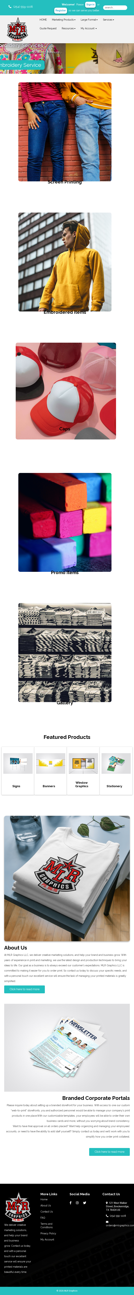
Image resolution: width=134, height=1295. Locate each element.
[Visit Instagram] (78, 1203)
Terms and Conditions (46, 1225)
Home (43, 1199)
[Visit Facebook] (71, 1203)
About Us (45, 1205)
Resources (68, 28)
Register (60, 10)
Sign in (90, 4)
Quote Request (48, 28)
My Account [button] (88, 28)
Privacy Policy (48, 1233)
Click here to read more (24, 989)
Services (107, 19)
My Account (47, 1239)
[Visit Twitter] (85, 1203)
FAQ (42, 1217)
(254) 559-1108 (117, 1215)
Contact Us (46, 1211)
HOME (43, 19)
